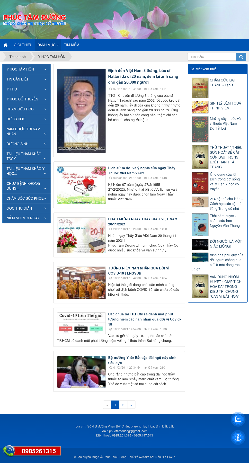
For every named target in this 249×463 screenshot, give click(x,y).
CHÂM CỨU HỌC (20, 109)
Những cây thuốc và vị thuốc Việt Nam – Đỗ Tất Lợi (225, 123)
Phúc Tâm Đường (115, 457)
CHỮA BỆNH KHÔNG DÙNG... (23, 186)
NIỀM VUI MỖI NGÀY (23, 217)
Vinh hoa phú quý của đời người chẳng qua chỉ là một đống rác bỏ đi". (217, 262)
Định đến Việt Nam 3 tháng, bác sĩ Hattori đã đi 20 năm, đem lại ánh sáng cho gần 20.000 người (143, 76)
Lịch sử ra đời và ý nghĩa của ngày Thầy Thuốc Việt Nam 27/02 (141, 170)
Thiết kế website (138, 457)
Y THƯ (12, 89)
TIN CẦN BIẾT (18, 79)
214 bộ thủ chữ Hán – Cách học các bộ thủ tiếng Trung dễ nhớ (226, 203)
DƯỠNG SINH (17, 143)
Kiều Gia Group (165, 457)
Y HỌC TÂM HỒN (20, 69)
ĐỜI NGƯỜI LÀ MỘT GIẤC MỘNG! (226, 244)
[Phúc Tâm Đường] (34, 19)
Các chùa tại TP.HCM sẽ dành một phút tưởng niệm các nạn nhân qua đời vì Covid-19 (144, 319)
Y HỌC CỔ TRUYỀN (22, 99)
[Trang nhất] (6, 45)
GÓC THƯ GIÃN (19, 208)
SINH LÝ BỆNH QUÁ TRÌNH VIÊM (225, 105)
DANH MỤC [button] (46, 44)
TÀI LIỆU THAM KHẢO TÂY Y (24, 156)
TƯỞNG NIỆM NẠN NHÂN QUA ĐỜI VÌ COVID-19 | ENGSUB (138, 271)
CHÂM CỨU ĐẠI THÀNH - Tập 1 (222, 82)
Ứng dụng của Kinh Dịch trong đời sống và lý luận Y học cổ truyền (225, 181)
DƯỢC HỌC (16, 118)
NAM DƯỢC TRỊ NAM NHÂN (23, 131)
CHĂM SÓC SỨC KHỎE (25, 198)
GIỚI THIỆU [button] (23, 44)
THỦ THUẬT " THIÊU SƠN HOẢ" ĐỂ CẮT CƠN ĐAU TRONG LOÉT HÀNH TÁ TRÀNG (226, 157)
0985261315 (39, 450)
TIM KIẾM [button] (71, 44)
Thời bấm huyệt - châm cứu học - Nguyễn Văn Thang (225, 220)
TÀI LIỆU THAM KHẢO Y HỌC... (25, 171)
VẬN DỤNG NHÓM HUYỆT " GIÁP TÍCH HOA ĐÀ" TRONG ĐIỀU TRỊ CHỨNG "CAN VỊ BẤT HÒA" (225, 286)
